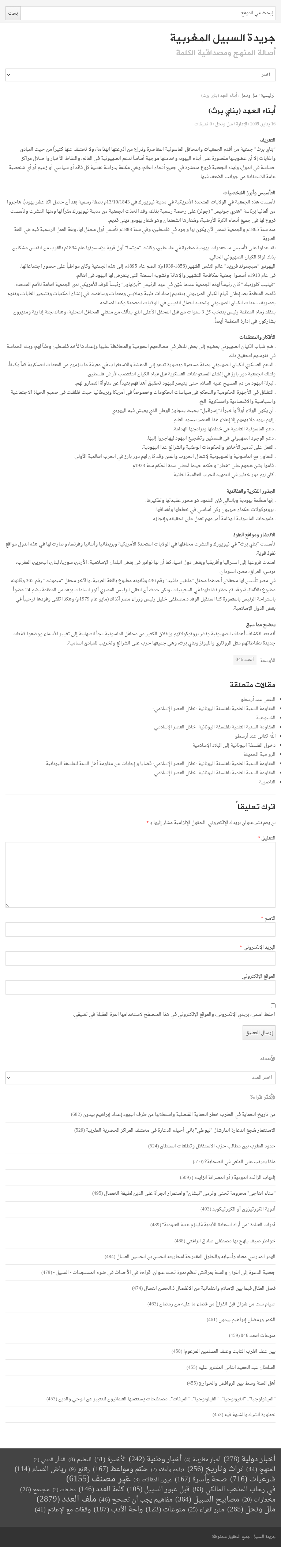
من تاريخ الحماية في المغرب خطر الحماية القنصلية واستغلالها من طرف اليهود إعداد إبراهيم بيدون (179, 1114)
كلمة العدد (101, 1489)
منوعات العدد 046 (258, 1335)
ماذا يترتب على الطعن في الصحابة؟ (240, 1161)
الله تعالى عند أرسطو (255, 736)
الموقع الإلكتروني (259, 976)
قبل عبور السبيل (158, 1489)
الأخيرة (110, 1459)
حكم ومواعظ (120, 1469)
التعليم (79, 1460)
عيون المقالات (153, 1480)
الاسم (268, 918)
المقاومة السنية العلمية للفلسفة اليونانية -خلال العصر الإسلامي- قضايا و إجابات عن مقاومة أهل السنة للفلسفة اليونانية (161, 763)
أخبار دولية (250, 1459)
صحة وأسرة (201, 1479)
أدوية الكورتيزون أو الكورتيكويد (244, 1209)
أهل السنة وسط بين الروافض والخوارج (237, 1383)
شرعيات (253, 1479)
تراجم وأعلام (167, 1469)
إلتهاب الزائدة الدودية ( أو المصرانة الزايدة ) (234, 1177)
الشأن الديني (49, 1460)
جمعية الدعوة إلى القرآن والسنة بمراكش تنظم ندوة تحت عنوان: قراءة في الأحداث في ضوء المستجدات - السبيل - (164, 1272)
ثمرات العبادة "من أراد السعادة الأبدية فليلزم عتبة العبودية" (219, 1225)
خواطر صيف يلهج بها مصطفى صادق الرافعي (231, 1241)
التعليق (267, 838)
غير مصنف (98, 1479)
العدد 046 (245, 659)
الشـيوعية (266, 718)
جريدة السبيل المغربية (222, 38)
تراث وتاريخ (215, 1469)
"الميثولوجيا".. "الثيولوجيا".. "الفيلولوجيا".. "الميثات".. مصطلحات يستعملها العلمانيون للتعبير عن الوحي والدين (167, 1399)
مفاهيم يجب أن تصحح (135, 1499)
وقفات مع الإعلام (63, 1509)
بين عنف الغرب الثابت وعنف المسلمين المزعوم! (229, 1351)
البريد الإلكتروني (258, 947)
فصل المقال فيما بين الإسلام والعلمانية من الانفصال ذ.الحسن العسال (210, 1288)
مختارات (259, 1500)
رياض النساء (40, 1469)
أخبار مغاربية (202, 1460)
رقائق (79, 1469)
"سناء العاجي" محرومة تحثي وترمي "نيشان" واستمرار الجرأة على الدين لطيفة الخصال (190, 1193)
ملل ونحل (249, 96)
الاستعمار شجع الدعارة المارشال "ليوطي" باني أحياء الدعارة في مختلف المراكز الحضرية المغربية (181, 1130)
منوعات (165, 1509)
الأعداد (268, 1059)
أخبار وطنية (155, 1459)
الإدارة (241, 124)
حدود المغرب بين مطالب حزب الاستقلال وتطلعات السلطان (218, 1146)
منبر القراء (206, 1510)
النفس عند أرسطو (258, 699)
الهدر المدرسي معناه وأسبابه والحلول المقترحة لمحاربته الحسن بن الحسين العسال (196, 1256)
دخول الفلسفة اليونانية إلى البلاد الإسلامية (234, 745)
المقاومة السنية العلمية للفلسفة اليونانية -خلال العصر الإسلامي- (214, 708)
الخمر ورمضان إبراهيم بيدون (247, 1319)
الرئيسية (268, 96)
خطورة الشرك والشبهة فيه (250, 1414)
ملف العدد (66, 1499)
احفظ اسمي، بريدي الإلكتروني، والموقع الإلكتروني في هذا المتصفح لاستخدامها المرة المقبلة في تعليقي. (174, 1014)
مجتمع (35, 1490)
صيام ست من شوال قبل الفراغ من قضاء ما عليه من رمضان (217, 1304)
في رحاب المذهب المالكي (234, 1489)
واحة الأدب (118, 1509)
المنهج (261, 1469)
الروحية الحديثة (259, 754)
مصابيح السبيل (207, 1499)
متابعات (64, 1490)
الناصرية (267, 782)
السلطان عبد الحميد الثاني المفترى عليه (237, 1367)
